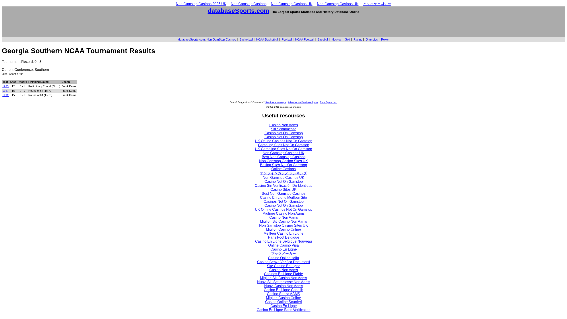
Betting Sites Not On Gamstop (283, 165)
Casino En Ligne (283, 249)
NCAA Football (304, 39)
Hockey (337, 39)
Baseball (322, 39)
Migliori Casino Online (283, 229)
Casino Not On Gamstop (283, 133)
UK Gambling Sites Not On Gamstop (283, 149)
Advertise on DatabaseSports (303, 102)
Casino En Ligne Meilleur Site (283, 197)
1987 (5, 90)
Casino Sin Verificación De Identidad (284, 185)
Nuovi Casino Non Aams (283, 286)
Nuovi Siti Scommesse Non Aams (283, 282)
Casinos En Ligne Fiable (283, 274)
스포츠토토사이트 (377, 4)
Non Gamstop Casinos (248, 4)
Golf (347, 39)
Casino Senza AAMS (283, 294)
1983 (5, 86)
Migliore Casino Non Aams (283, 213)
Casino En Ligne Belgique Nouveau (283, 241)
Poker (385, 39)
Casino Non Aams (283, 125)
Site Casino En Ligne (283, 266)
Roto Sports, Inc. (328, 102)
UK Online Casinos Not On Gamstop (283, 141)
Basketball (246, 39)
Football (287, 39)
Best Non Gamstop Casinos (283, 157)
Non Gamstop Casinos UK (292, 4)
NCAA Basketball (267, 39)
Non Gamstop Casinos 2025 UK (201, 4)
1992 (5, 95)
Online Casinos (283, 169)
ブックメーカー (283, 253)
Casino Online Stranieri (283, 302)
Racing (357, 39)
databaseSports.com (238, 10)
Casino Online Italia (283, 258)
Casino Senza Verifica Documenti (283, 262)
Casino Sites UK (283, 189)
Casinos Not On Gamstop (284, 201)
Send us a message (275, 102)
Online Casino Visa (283, 245)
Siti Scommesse (283, 129)
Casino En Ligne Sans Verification (284, 310)
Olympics (372, 39)
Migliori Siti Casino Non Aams (283, 221)
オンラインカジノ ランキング (283, 173)
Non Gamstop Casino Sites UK (283, 161)
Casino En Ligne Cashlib (283, 290)
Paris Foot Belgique (283, 237)
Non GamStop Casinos (221, 39)
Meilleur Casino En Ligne (283, 233)
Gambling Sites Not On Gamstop (283, 145)
